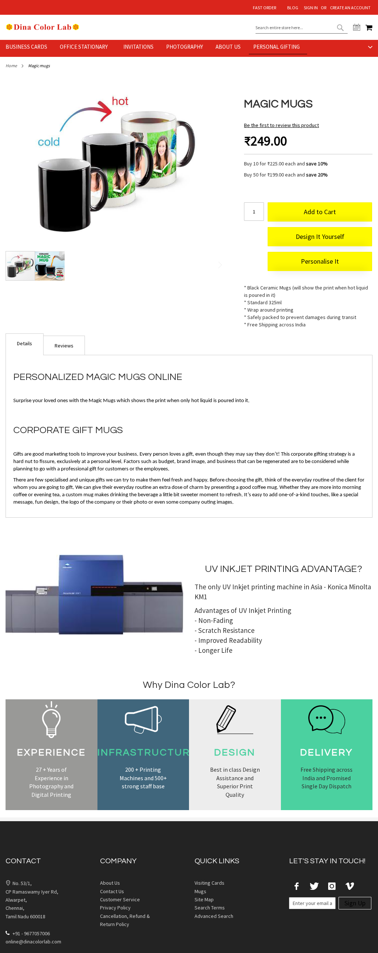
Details (24, 343)
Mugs (200, 891)
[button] (50, 266)
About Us (110, 883)
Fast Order (264, 7)
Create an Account (350, 7)
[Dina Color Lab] (42, 27)
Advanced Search (214, 916)
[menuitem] (29, 47)
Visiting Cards (209, 883)
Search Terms (210, 907)
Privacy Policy (115, 907)
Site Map (204, 899)
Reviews (64, 345)
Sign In (311, 7)
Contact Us (112, 891)
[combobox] (301, 28)
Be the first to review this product (281, 125)
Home (11, 65)
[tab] (25, 344)
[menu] (189, 48)
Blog (292, 7)
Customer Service (120, 899)
